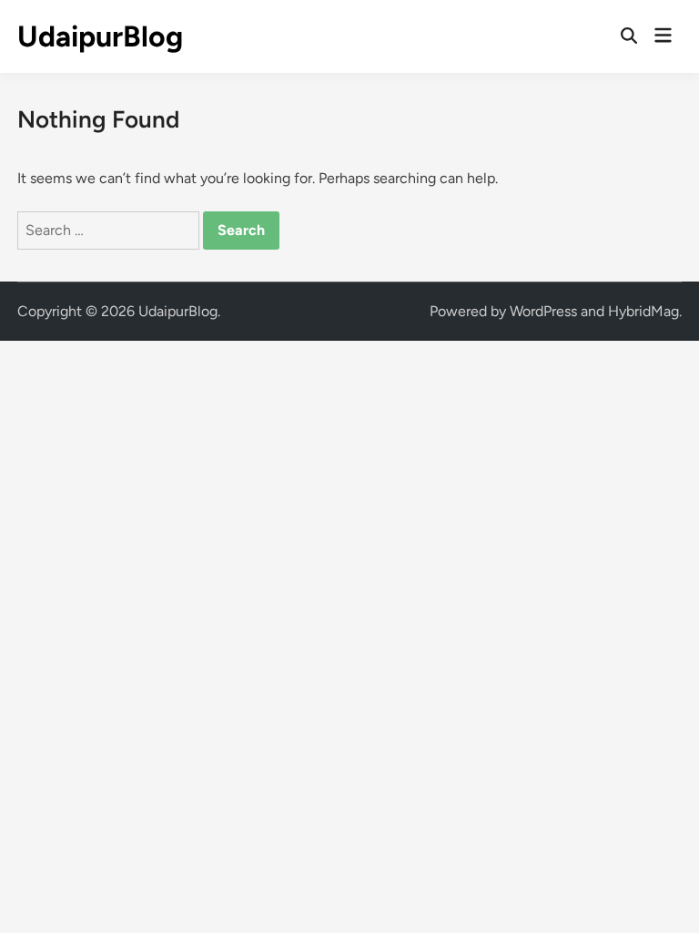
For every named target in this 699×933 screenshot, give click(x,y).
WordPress (543, 311)
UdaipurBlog (100, 36)
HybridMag (643, 311)
